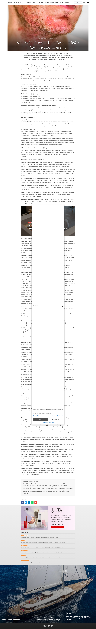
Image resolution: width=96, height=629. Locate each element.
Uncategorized (25, 535)
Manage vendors (36, 415)
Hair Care (24, 540)
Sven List (4, 622)
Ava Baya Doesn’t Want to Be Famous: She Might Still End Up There (78, 618)
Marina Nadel (69, 622)
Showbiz (31, 221)
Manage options (55, 419)
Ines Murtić (37, 622)
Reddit (36, 615)
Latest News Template (11, 620)
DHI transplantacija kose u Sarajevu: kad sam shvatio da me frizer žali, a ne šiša (42, 557)
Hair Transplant (25, 560)
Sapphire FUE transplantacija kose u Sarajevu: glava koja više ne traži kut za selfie (43, 542)
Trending (5, 616)
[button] (62, 306)
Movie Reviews (25, 545)
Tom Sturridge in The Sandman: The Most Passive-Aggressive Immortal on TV (42, 547)
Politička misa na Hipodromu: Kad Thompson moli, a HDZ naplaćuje (39, 537)
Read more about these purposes (57, 415)
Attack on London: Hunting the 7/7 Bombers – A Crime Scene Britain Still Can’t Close (44, 552)
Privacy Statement (52, 422)
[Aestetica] (15, 2)
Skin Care (40, 38)
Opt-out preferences (44, 422)
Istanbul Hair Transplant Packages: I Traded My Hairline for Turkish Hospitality (42, 562)
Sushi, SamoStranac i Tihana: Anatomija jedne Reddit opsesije (47, 619)
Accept (40, 419)
